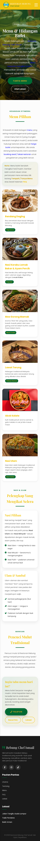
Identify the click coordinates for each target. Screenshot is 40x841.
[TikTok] (18, 767)
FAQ (25, 182)
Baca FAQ (12, 720)
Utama (16, 24)
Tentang (5, 786)
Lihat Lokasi (20, 89)
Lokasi (28, 720)
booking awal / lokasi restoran (17, 154)
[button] (36, 4)
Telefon (17, 711)
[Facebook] (4, 767)
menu (29, 130)
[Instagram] (11, 767)
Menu (4, 790)
